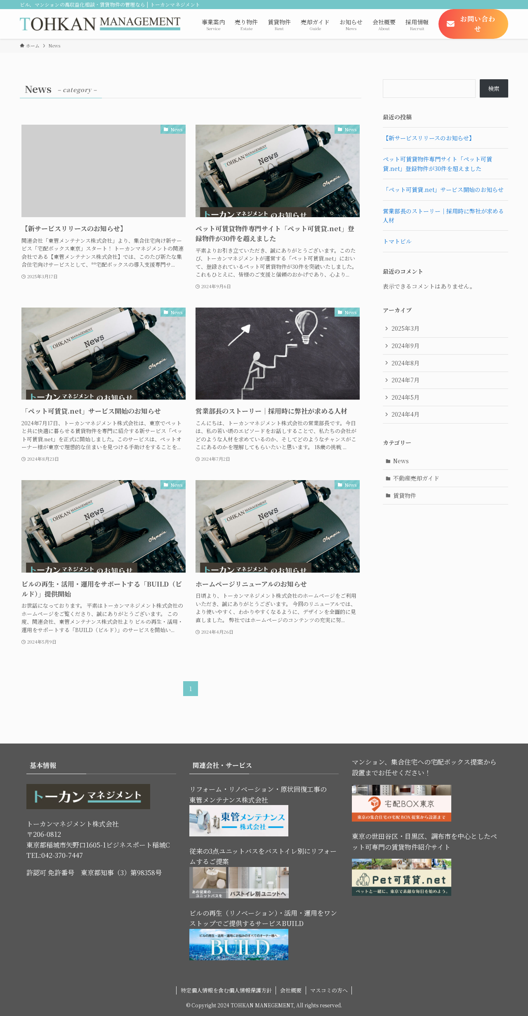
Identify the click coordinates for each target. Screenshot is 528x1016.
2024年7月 (405, 380)
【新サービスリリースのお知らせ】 (429, 138)
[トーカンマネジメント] (100, 24)
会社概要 (291, 990)
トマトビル (397, 241)
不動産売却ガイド (416, 478)
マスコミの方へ (329, 990)
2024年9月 (405, 345)
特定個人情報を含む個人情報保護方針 (226, 990)
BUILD (293, 923)
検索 (494, 88)
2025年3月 (405, 328)
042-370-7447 (62, 855)
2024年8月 (405, 363)
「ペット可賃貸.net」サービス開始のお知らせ (443, 189)
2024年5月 (405, 397)
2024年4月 (405, 414)
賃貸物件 (404, 495)
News (401, 461)
